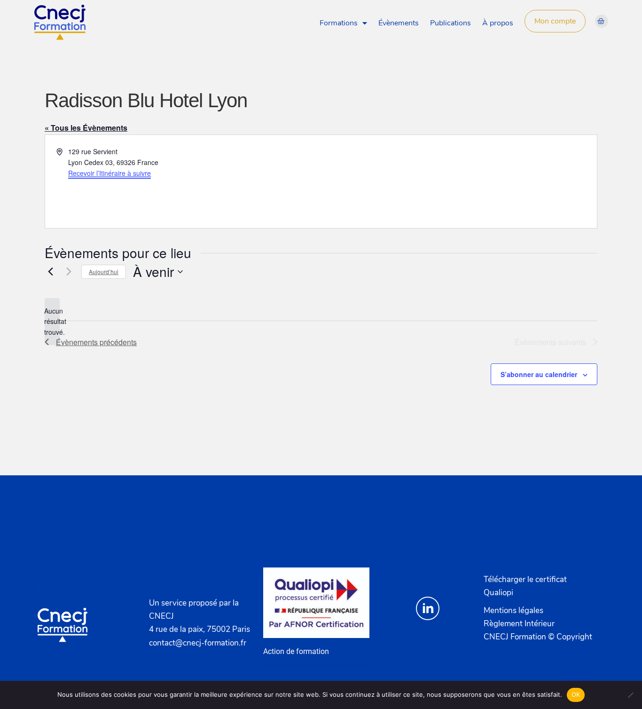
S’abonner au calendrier (539, 374)
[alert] (52, 321)
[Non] (630, 695)
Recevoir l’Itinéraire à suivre (109, 173)
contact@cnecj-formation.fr (197, 642)
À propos (497, 23)
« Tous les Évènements (86, 127)
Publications (450, 23)
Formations (339, 23)
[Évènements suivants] (68, 271)
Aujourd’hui (103, 272)
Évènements (398, 23)
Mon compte (555, 21)
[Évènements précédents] (50, 271)
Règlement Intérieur (519, 623)
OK (576, 694)
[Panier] (601, 21)
